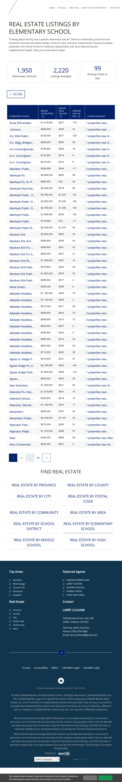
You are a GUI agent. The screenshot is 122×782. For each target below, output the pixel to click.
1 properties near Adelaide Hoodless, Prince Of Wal (97, 326)
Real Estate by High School (88, 542)
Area (15, 628)
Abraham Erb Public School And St (21, 280)
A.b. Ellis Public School (19, 136)
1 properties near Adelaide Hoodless (97, 293)
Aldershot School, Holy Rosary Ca (20, 398)
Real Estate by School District (34, 526)
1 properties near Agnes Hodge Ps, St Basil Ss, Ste (98, 366)
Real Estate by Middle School (34, 542)
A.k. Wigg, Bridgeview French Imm (23, 143)
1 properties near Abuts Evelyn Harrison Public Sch (99, 287)
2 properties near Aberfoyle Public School (96, 215)
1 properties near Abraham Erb (96, 234)
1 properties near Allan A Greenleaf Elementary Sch (99, 444)
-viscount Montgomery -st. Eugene (19, 129)
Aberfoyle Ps (17, 175)
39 (38, 457)
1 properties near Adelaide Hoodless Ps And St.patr (99, 300)
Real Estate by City (34, 496)
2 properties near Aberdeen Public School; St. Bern (96, 169)
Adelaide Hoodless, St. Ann (21, 339)
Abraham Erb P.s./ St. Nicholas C (22, 248)
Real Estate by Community (34, 512)
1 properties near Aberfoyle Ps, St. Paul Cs (99, 182)
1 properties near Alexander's (96, 412)
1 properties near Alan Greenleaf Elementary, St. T (99, 385)
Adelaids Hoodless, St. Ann (21, 353)
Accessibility (41, 667)
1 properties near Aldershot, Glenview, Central (98, 405)
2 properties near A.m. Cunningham (99, 156)
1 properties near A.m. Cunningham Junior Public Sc (99, 162)
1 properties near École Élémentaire (97, 123)
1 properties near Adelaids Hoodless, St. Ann (99, 353)
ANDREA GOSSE (74, 591)
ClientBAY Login (71, 667)
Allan (12, 438)
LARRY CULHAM (74, 583)
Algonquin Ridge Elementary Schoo (20, 431)
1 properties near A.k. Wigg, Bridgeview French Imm (99, 143)
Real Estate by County (88, 485)
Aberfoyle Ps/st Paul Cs (21, 188)
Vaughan (17, 594)
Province (17, 610)
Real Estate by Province (34, 485)
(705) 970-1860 (79, 631)
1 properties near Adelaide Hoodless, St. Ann (99, 339)
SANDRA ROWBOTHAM (78, 580)
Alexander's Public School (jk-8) (20, 418)
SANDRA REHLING (75, 587)
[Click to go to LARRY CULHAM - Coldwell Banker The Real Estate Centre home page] (5, 7)
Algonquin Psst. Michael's (19, 425)
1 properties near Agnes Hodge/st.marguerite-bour (98, 379)
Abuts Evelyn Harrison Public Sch (21, 287)
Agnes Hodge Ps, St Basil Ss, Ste (22, 366)
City (15, 617)
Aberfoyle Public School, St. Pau (19, 221)
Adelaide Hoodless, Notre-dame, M (21, 313)
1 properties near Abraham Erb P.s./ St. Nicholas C (99, 248)
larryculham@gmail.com (83, 635)
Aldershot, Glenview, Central (22, 405)
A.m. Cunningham (20, 156)
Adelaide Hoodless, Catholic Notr (21, 307)
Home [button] (52, 7)
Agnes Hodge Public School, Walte (22, 372)
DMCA (54, 667)
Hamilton (17, 580)
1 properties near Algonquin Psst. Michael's (96, 425)
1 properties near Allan (99, 438)
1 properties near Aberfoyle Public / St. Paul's (98, 202)
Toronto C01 (19, 587)
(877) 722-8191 (81, 627)
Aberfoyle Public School (19, 215)
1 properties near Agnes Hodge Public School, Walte (98, 372)
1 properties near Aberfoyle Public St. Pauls (98, 228)
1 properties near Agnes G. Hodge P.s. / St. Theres (99, 359)
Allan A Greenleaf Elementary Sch (20, 444)
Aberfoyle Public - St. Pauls (22, 195)
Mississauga (19, 583)
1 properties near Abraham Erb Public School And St (98, 280)
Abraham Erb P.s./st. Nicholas (22, 254)
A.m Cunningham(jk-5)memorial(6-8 (22, 149)
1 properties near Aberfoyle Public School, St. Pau (96, 221)
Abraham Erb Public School (21, 267)
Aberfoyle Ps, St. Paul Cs (22, 182)
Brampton (18, 591)
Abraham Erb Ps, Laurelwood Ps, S (20, 261)
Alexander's (16, 411)
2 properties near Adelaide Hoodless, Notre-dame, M (97, 313)
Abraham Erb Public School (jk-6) (21, 274)
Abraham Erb (17, 234)
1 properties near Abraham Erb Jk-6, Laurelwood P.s (97, 241)
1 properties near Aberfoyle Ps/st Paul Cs (98, 188)
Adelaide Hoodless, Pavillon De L (21, 320)
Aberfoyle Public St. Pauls (21, 228)
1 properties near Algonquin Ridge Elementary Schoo (97, 431)
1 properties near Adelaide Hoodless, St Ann (99, 333)
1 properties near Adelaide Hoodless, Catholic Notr (97, 307)
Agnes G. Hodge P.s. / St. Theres (22, 359)
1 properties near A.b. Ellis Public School (99, 136)
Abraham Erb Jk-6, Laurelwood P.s (21, 241)
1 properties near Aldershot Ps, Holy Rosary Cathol (97, 392)
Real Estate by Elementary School (88, 526)
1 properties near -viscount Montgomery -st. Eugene (99, 129)
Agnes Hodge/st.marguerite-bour (22, 379)
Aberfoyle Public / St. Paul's (22, 202)
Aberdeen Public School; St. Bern (19, 169)
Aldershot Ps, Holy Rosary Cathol (21, 392)
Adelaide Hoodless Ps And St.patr (23, 300)
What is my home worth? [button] (94, 7)
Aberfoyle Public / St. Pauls (22, 208)
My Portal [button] (115, 7)
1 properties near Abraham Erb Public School (98, 267)
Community (18, 624)
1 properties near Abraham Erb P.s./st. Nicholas (98, 254)
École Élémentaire (20, 123)
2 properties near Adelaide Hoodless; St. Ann (99, 346)
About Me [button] (74, 7)
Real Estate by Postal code (88, 499)
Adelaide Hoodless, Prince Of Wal (21, 326)
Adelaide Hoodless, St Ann (21, 333)
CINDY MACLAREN (76, 594)
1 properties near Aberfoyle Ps (96, 175)
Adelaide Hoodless (21, 293)
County (16, 613)
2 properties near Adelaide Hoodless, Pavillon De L (97, 320)
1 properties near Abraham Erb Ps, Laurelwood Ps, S (96, 261)
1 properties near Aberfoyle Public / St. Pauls (98, 208)
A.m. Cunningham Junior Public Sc (20, 162)
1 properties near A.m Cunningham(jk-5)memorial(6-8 (99, 149)
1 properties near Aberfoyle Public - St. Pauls (98, 195)
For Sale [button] (62, 7)
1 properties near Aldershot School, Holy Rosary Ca (99, 398)
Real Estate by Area (88, 512)
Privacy (26, 667)
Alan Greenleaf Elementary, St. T (20, 385)
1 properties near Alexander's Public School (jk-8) (97, 418)
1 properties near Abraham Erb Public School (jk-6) (98, 274)
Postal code (18, 621)
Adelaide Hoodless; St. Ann (21, 346)
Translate (83, 759)
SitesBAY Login (91, 667)
